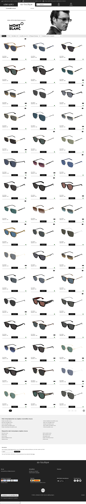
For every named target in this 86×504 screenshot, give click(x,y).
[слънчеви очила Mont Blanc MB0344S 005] (71, 139)
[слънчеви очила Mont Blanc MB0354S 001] (71, 301)
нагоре (83, 494)
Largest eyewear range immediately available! (12, 1)
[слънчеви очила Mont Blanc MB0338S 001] (71, 324)
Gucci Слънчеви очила (6, 423)
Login (59, 5)
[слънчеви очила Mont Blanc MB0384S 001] (14, 324)
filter (4, 36)
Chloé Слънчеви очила (48, 426)
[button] (8, 4)
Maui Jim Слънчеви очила (48, 422)
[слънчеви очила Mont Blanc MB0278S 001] (71, 232)
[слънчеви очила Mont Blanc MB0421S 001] (14, 371)
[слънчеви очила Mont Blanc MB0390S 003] (71, 93)
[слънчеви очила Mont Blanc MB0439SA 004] (43, 324)
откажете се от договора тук (10, 495)
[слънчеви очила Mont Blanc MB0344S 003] (43, 46)
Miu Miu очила (5, 433)
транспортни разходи (34, 472)
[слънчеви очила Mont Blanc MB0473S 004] (14, 394)
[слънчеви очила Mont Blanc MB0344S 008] (71, 69)
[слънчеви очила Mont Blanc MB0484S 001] (71, 116)
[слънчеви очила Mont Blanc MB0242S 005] (71, 46)
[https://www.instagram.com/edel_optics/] (77, 481)
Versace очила (5, 439)
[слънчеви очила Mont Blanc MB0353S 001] (43, 185)
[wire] (15, 480)
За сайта (15, 497)
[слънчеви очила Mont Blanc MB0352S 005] (14, 232)
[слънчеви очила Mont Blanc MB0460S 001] (43, 347)
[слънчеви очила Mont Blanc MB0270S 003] (71, 162)
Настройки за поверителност (8, 471)
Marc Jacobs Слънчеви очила (49, 425)
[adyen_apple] (12, 480)
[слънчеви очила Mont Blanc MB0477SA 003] (71, 371)
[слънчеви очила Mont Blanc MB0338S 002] (14, 69)
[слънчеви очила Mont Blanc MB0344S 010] (71, 208)
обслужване (32, 469)
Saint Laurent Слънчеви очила (8, 425)
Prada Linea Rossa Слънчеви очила (9, 426)
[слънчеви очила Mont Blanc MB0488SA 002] (43, 371)
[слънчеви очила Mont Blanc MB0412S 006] (14, 347)
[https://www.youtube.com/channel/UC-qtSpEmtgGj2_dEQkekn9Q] (80, 481)
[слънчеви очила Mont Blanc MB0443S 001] (14, 139)
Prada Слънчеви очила (6, 420)
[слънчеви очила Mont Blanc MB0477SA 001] (14, 255)
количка (71, 5)
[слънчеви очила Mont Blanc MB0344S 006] (14, 208)
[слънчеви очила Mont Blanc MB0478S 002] (43, 394)
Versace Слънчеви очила (48, 423)
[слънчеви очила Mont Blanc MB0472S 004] (71, 347)
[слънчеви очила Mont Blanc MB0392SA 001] (14, 185)
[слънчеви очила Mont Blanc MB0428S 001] (14, 301)
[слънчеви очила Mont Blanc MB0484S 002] (71, 255)
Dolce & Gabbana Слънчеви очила (50, 420)
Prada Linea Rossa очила (48, 437)
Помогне (59, 469)
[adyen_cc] (2, 480)
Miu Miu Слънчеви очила (7, 422)
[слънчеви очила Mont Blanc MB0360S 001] (43, 69)
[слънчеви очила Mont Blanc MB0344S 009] (43, 162)
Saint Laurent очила (47, 433)
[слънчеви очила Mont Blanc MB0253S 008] (43, 301)
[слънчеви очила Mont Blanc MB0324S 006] (71, 185)
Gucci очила (4, 436)
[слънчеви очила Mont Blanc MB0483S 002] (14, 93)
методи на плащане (33, 471)
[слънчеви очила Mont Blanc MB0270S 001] (43, 232)
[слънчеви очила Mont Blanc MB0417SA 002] (71, 394)
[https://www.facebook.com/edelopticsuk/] (75, 481)
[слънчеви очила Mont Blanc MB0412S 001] (43, 278)
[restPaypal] (8, 480)
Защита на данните (8, 497)
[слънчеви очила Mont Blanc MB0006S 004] (14, 46)
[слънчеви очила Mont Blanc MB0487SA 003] (14, 162)
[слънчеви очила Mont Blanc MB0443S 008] (43, 208)
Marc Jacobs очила (47, 434)
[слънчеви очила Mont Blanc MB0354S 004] (71, 278)
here (34, 454)
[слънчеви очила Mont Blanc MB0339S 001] (14, 116)
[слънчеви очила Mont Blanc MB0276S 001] (43, 255)
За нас (2, 469)
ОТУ (2, 497)
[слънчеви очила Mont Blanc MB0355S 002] (43, 139)
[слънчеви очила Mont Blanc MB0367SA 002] (43, 93)
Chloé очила (45, 439)
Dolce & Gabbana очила (7, 437)
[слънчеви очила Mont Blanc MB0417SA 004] (43, 116)
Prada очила (4, 434)
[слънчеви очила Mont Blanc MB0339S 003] (14, 278)
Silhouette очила (46, 436)
